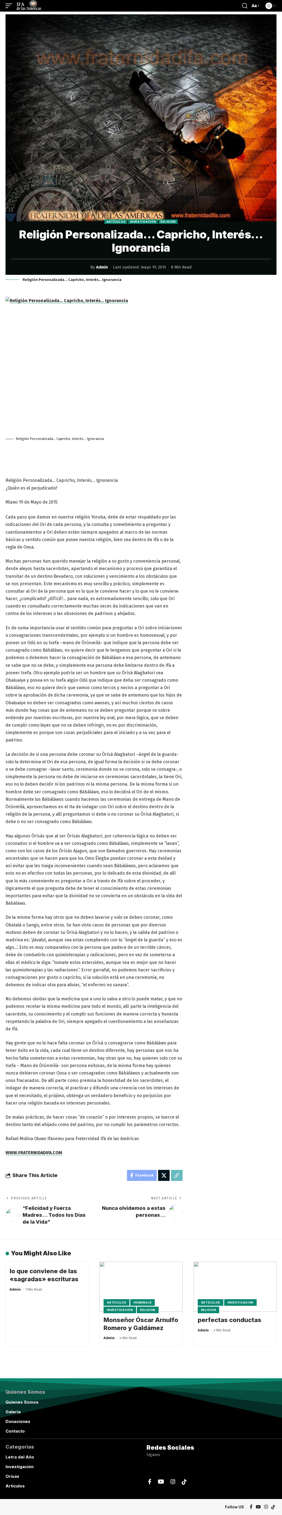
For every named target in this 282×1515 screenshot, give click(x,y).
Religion (168, 221)
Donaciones (18, 1421)
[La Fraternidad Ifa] (28, 6)
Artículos (115, 221)
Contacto (15, 1431)
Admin (102, 267)
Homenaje (143, 1302)
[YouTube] (161, 1482)
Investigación (143, 221)
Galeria (13, 1411)
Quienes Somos (22, 1402)
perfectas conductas (229, 1319)
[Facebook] (150, 1482)
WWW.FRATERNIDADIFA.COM (34, 1152)
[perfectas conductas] (235, 1287)
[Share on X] (164, 1175)
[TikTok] (184, 1482)
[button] (10, 6)
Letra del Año (20, 1457)
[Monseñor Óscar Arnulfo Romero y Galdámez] (140, 1287)
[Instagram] (173, 1482)
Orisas (12, 1476)
